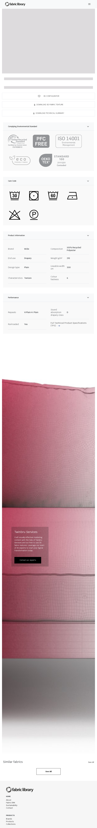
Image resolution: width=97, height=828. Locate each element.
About (8, 800)
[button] (48, 96)
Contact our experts (28, 560)
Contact (9, 808)
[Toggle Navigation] (89, 4)
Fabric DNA (10, 803)
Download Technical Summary (50, 113)
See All (91, 762)
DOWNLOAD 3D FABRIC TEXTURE (50, 104)
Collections (11, 824)
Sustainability (11, 805)
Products (10, 821)
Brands (9, 819)
